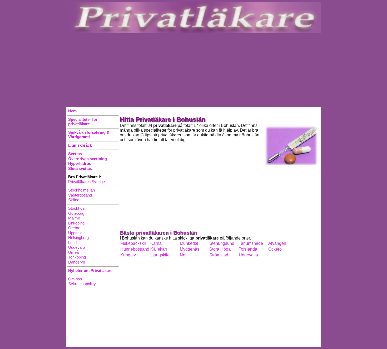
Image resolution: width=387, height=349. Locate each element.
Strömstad (218, 255)
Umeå (73, 252)
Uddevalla (76, 247)
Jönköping (77, 257)
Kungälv (128, 255)
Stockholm (77, 208)
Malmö (74, 218)
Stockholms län (81, 190)
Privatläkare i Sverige (86, 181)
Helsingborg (78, 237)
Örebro (74, 228)
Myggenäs (189, 249)
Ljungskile (160, 255)
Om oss (75, 279)
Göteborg (76, 213)
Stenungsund (221, 243)
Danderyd (76, 262)
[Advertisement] (193, 70)
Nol (183, 255)
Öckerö (275, 249)
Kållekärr (158, 249)
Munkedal (189, 243)
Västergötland (80, 195)
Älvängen (277, 243)
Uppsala (75, 233)
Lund (72, 242)
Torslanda (248, 249)
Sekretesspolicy (82, 283)
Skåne (73, 200)
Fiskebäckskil (133, 243)
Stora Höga (220, 249)
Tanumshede (251, 243)
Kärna (156, 243)
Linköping (76, 223)
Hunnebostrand (134, 249)
